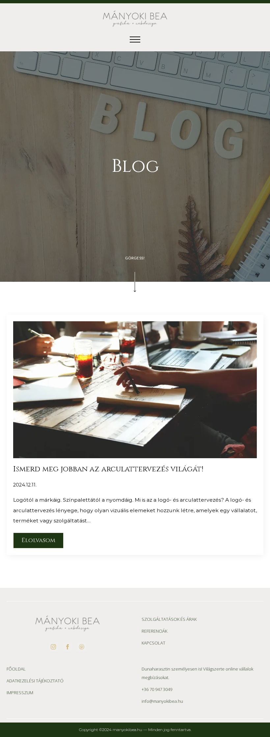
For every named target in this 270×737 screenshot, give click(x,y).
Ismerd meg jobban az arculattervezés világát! (108, 469)
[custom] (81, 646)
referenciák (154, 631)
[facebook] (67, 646)
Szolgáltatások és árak (169, 619)
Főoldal (16, 669)
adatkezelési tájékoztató (35, 681)
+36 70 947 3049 (157, 689)
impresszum (20, 693)
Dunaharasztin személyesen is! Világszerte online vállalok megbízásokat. (197, 673)
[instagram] (53, 646)
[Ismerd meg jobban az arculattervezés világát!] (135, 389)
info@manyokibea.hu (162, 701)
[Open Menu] (135, 39)
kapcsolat (153, 643)
